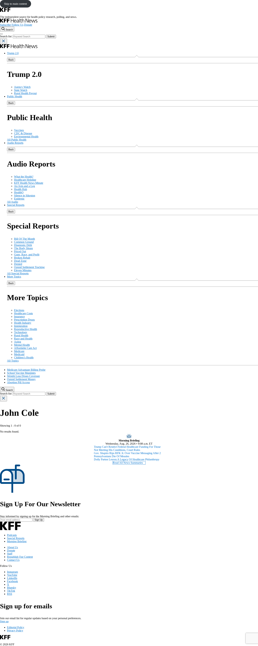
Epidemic (19, 198)
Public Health (14, 96)
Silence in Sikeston (24, 195)
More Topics (14, 276)
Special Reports (15, 204)
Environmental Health (26, 136)
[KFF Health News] (18, 21)
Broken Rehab (22, 257)
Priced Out (20, 251)
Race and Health (23, 338)
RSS (9, 593)
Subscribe (5, 24)
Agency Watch (22, 86)
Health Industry (22, 322)
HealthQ (19, 192)
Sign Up (39, 520)
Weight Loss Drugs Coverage (23, 376)
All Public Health (16, 139)
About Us (12, 547)
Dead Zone (20, 260)
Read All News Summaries (128, 462)
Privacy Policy (15, 630)
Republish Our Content (20, 556)
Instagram (12, 571)
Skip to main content (15, 3)
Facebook (12, 581)
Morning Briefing (17, 541)
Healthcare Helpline (25, 179)
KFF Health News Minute (28, 182)
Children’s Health (24, 357)
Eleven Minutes (22, 270)
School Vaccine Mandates (21, 372)
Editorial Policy (15, 627)
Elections (19, 310)
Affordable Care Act (25, 348)
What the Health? (23, 176)
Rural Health (21, 335)
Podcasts (12, 535)
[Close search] (3, 41)
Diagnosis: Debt (23, 245)
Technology (20, 332)
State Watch (20, 90)
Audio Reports (15, 142)
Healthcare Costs (23, 313)
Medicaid (19, 354)
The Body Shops (23, 248)
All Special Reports (18, 273)
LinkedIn (12, 578)
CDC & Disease (23, 133)
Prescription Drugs (24, 319)
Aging (17, 341)
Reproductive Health (25, 329)
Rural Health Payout (25, 93)
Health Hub (20, 189)
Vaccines (19, 130)
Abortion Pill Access (18, 382)
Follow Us (17, 24)
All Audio (12, 201)
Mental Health (22, 344)
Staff (9, 553)
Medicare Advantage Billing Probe (26, 369)
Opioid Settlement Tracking (29, 267)
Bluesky (11, 587)
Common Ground (24, 241)
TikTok (11, 590)
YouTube (12, 575)
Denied (18, 263)
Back (11, 59)
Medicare (19, 351)
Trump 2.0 (13, 53)
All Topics (13, 360)
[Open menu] (1, 33)
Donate (28, 24)
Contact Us (13, 559)
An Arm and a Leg (24, 186)
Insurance (19, 316)
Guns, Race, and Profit (26, 254)
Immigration (21, 325)
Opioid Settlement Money (21, 379)
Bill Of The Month (24, 238)
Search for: (6, 36)
